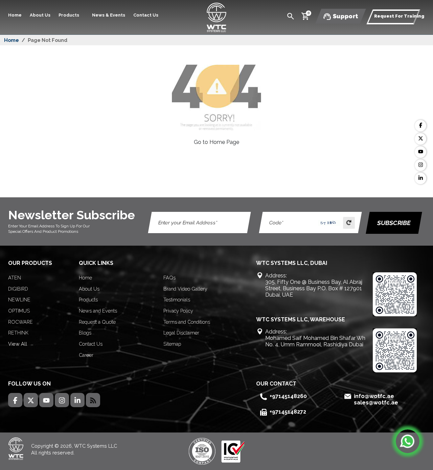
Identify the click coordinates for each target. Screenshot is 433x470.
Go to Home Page (216, 142)
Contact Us (145, 15)
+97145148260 (288, 396)
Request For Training (399, 16)
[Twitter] (420, 139)
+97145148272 (288, 412)
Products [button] (69, 15)
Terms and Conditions (186, 322)
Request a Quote (97, 322)
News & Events (108, 15)
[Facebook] (420, 125)
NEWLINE (19, 299)
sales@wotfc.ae (376, 402)
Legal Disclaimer (181, 333)
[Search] (290, 16)
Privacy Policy (178, 311)
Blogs (85, 333)
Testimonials (176, 299)
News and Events (98, 311)
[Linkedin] (420, 178)
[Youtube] (420, 152)
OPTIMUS (19, 311)
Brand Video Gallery (185, 289)
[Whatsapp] (407, 441)
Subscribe (394, 222)
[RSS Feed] (93, 400)
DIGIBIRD (18, 289)
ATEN (14, 277)
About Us (40, 15)
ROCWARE (20, 322)
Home (15, 15)
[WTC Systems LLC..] (216, 17)
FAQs (169, 277)
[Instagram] (420, 165)
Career (86, 355)
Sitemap (172, 344)
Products (88, 299)
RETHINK (18, 333)
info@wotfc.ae (374, 396)
